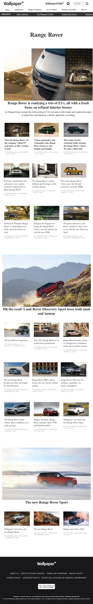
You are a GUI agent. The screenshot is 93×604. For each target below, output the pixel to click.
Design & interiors (34, 9)
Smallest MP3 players (69, 14)
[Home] (7, 10)
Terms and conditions (57, 573)
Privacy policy (76, 573)
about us (14, 573)
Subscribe (78, 3)
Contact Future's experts (32, 573)
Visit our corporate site (72, 596)
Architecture (19, 9)
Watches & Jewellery (69, 9)
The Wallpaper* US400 (45, 14)
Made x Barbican (22, 14)
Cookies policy (14, 578)
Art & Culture (51, 9)
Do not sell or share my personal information (64, 578)
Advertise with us (31, 578)
